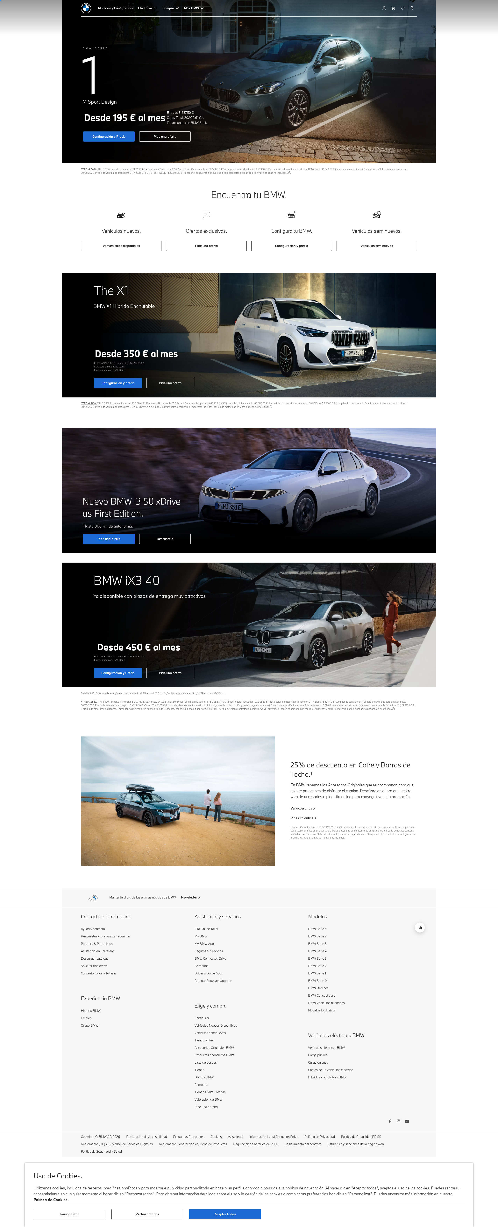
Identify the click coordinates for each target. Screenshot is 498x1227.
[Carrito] (393, 8)
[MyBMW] (384, 8)
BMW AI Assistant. (368, 923)
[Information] (289, 172)
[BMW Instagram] (398, 1122)
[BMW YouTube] (407, 1122)
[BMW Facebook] (390, 1122)
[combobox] (420, 927)
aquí (353, 834)
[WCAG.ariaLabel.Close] (407, 903)
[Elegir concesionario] (412, 8)
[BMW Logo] (86, 8)
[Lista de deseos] (403, 8)
